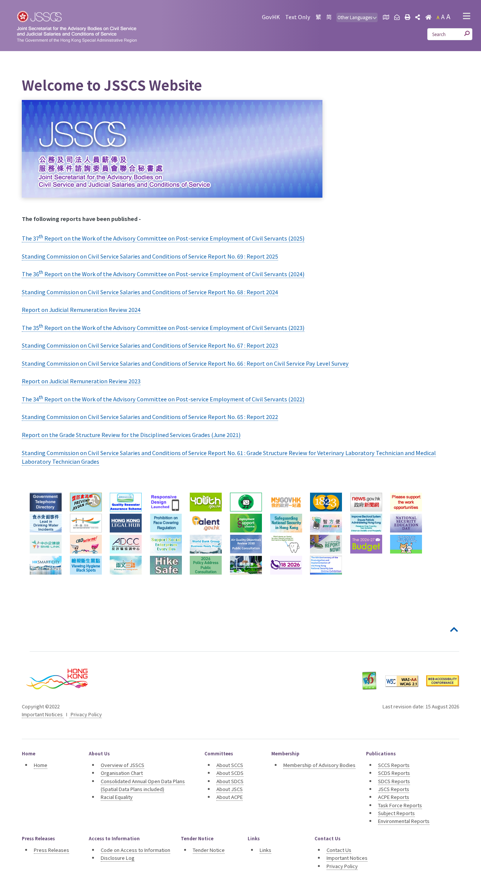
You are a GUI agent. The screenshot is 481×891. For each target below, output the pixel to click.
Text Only (297, 17)
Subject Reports (396, 813)
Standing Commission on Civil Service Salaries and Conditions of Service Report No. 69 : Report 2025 (150, 256)
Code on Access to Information (135, 849)
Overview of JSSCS (122, 764)
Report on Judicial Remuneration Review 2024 (81, 309)
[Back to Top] (454, 630)
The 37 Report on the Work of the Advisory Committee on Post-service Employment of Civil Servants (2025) (163, 238)
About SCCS (229, 764)
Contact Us (339, 849)
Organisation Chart (122, 772)
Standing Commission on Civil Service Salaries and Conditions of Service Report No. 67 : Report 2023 (150, 345)
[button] (466, 17)
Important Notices (43, 714)
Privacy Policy (86, 714)
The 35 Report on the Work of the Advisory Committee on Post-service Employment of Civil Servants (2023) (163, 327)
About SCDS (230, 772)
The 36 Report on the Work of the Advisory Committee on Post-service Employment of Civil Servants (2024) (163, 274)
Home (40, 764)
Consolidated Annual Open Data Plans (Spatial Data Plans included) (143, 785)
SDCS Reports (394, 781)
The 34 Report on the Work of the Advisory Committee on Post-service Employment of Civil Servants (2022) (163, 399)
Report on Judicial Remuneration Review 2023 (81, 381)
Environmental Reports (404, 820)
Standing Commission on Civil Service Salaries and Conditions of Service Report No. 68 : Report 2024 (150, 292)
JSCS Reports (393, 789)
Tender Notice (209, 849)
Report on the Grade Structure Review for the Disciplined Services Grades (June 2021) (131, 435)
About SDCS (230, 781)
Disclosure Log (118, 857)
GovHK (271, 17)
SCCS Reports (394, 764)
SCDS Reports (394, 772)
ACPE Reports (393, 796)
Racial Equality (117, 796)
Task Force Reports (400, 805)
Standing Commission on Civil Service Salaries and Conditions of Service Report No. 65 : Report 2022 (150, 417)
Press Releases (51, 849)
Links (265, 849)
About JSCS (229, 789)
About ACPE (229, 796)
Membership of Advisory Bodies (319, 764)
